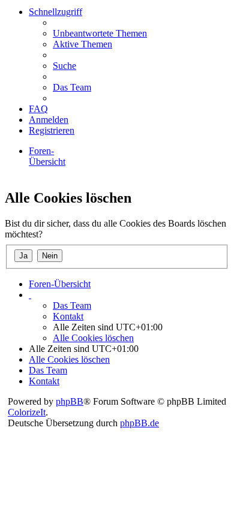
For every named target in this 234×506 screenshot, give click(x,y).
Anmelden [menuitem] (48, 120)
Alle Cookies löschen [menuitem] (93, 338)
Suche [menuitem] (64, 66)
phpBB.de (139, 423)
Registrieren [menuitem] (51, 130)
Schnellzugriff (55, 12)
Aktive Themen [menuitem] (82, 44)
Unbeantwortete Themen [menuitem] (100, 33)
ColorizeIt (27, 412)
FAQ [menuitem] (38, 109)
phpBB (69, 401)
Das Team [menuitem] (72, 87)
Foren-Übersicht (47, 156)
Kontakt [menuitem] (68, 316)
